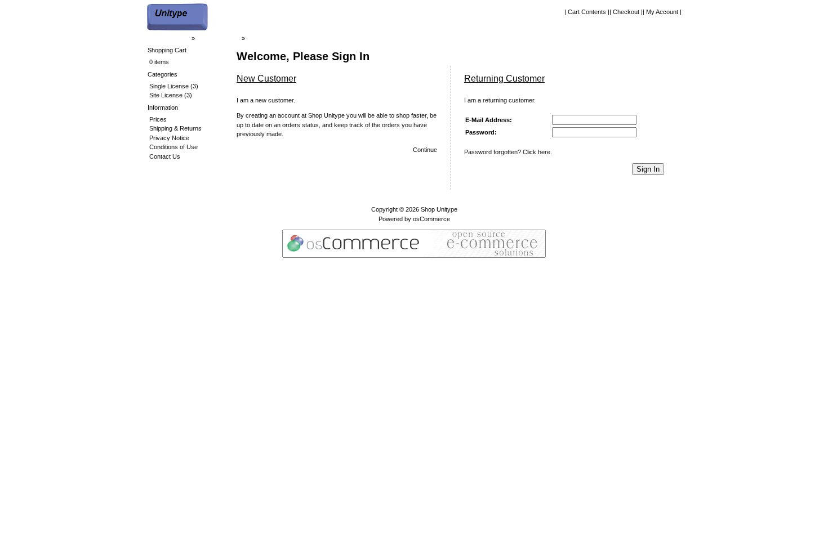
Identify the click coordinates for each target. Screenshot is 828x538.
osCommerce (431, 219)
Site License (165, 95)
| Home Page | (170, 38)
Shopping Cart (167, 50)
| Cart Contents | (586, 11)
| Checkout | (626, 11)
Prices (158, 119)
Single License (169, 86)
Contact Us (164, 156)
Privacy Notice (169, 137)
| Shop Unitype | (218, 38)
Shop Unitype (439, 209)
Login (254, 38)
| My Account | (662, 11)
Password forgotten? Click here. (508, 152)
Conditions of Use (173, 147)
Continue (425, 149)
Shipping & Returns (175, 128)
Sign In (648, 169)
